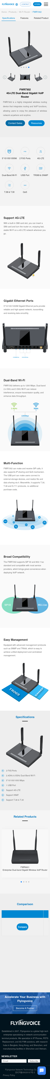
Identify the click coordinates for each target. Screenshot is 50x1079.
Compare (22, 926)
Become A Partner (25, 1008)
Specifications (8, 17)
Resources (36, 123)
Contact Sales (15, 123)
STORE (37, 4)
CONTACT (25, 4)
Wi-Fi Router (24, 11)
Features (24, 17)
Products (13, 11)
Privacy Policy (9, 1075)
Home (4, 11)
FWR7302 (37, 11)
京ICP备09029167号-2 (25, 1072)
